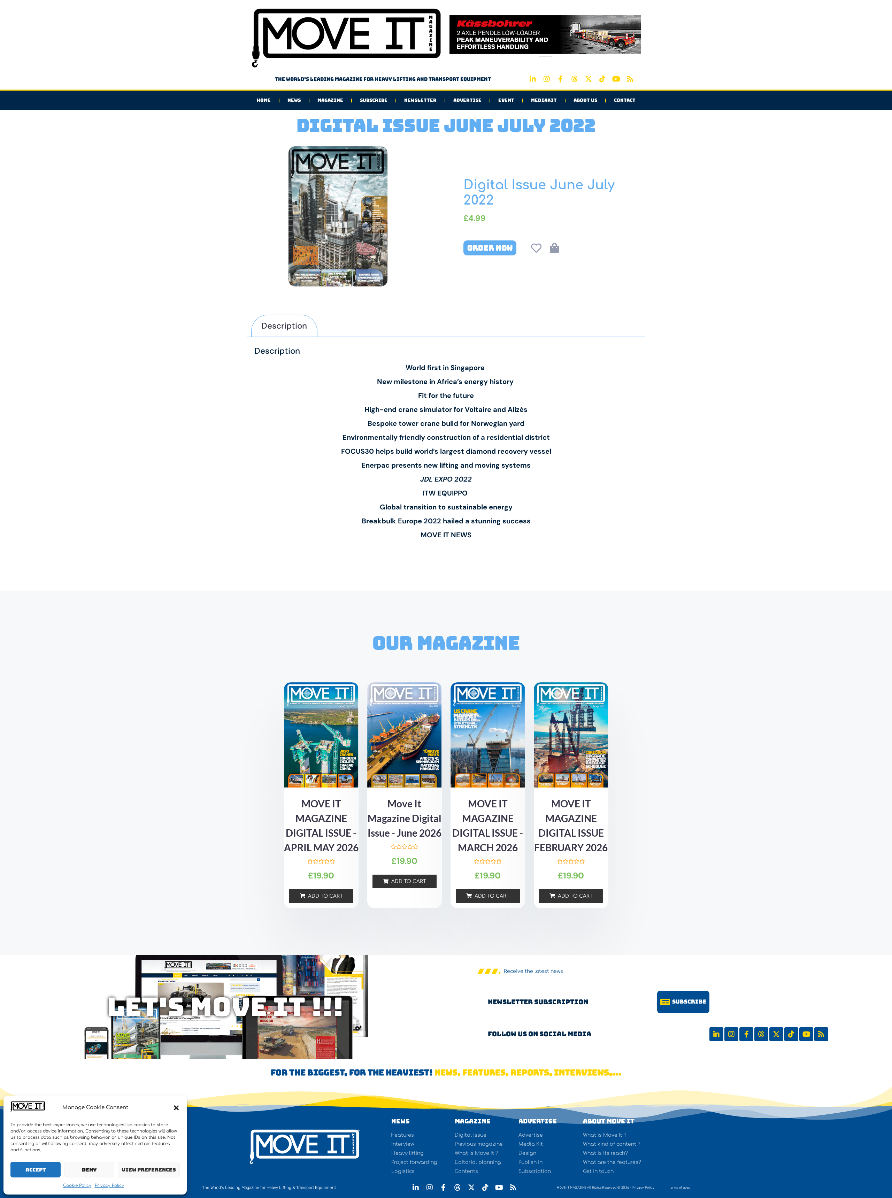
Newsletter (420, 100)
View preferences (149, 1169)
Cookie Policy (77, 1185)
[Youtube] (616, 79)
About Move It (609, 1121)
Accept (35, 1169)
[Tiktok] (602, 79)
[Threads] (575, 79)
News (294, 100)
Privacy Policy (109, 1185)
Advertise (467, 100)
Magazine (330, 100)
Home (264, 100)
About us (585, 100)
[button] (176, 1107)
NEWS (400, 1121)
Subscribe (373, 100)
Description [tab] (284, 325)
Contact (625, 100)
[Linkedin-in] (533, 79)
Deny (89, 1169)
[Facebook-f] (561, 79)
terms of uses (679, 1187)
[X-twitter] (588, 79)
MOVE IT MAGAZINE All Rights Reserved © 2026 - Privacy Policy (605, 1187)
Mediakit (544, 100)
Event (506, 100)
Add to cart (325, 896)
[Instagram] (547, 79)
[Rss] (630, 79)
